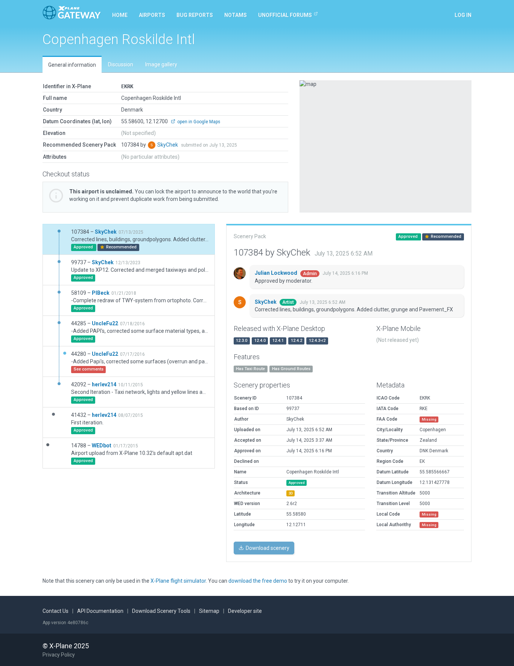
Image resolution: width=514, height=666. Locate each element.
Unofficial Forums (285, 15)
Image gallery (161, 64)
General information (72, 65)
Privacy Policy (59, 655)
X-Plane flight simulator (178, 581)
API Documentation (100, 611)
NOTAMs (235, 15)
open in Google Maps (198, 121)
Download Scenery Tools (161, 611)
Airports (152, 15)
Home (120, 15)
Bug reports (194, 15)
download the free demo (257, 581)
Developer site (245, 611)
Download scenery (267, 548)
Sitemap (209, 611)
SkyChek (168, 145)
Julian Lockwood (276, 273)
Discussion (120, 64)
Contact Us (55, 611)
